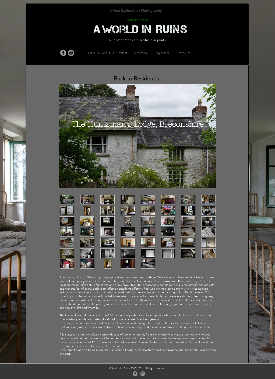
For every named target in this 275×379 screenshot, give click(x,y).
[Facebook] (63, 53)
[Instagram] (71, 53)
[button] (67, 199)
